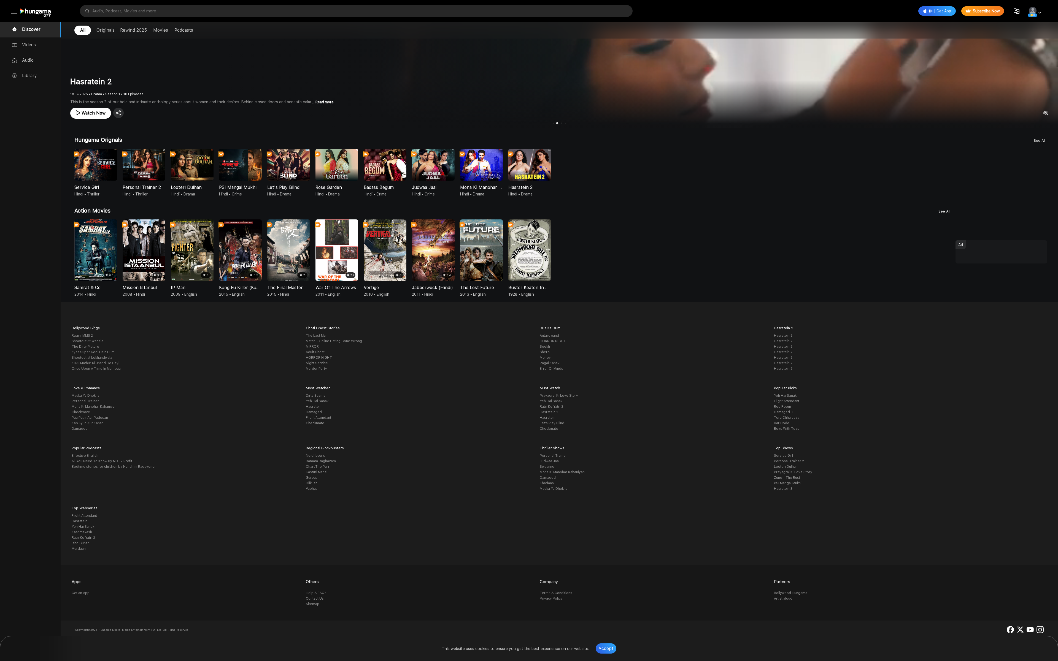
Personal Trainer (85, 401)
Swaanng (547, 467)
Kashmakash (82, 532)
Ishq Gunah (81, 543)
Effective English (85, 456)
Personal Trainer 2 (789, 461)
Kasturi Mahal (316, 472)
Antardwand (549, 336)
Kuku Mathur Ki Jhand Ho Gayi (95, 363)
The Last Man (317, 336)
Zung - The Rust (787, 478)
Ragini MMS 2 (82, 336)
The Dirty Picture (85, 347)
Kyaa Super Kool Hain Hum (93, 352)
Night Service (317, 363)
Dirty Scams (315, 396)
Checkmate (81, 412)
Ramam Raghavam (321, 461)
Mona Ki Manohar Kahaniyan (94, 407)
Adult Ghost (315, 352)
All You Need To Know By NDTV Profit (102, 461)
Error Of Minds (551, 369)
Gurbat (311, 478)
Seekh (545, 347)
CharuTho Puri (317, 467)
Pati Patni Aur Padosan (90, 418)
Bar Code (781, 423)
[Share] (118, 113)
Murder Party (316, 369)
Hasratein (314, 407)
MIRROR (312, 347)
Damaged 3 (783, 412)
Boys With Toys (786, 429)
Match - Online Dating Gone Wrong (334, 341)
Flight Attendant (318, 418)
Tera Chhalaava (786, 418)
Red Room (782, 407)
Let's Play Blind (552, 423)
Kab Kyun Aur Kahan (88, 423)
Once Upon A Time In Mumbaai (97, 369)
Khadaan (547, 483)
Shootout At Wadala (87, 341)
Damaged (80, 429)
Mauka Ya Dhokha (85, 396)
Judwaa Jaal (550, 461)
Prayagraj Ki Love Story (559, 396)
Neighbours (315, 456)
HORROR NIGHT (319, 358)
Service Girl (783, 456)
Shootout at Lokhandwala (92, 358)
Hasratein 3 (783, 489)
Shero (545, 352)
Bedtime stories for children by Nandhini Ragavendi (113, 467)
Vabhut (311, 489)
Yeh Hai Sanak (317, 401)
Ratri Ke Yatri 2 (551, 407)
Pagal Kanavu (551, 363)
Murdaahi (79, 549)
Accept (606, 648)
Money (545, 358)
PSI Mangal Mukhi (787, 483)
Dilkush (311, 483)
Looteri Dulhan (786, 467)
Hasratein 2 (783, 336)
